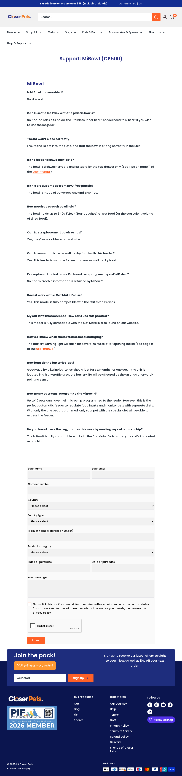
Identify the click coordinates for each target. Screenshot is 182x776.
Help (113, 709)
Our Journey (118, 703)
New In (11, 32)
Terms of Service (121, 731)
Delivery (115, 742)
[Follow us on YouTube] (163, 705)
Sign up (78, 678)
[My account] (165, 17)
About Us (154, 32)
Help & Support (17, 43)
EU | (135, 3)
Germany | (126, 3)
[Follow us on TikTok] (170, 705)
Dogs (68, 32)
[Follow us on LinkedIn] (149, 711)
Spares (79, 720)
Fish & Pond (90, 32)
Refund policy (119, 737)
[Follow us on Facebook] (149, 705)
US (140, 3)
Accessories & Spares (123, 32)
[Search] (156, 17)
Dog (77, 709)
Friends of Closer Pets (121, 749)
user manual (41, 172)
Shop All (32, 32)
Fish (76, 714)
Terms (114, 714)
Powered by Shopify (19, 768)
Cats (51, 32)
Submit (35, 640)
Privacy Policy (119, 726)
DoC (113, 720)
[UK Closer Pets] (25, 697)
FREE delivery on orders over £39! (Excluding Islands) (74, 3)
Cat (76, 703)
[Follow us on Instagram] (156, 705)
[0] (172, 17)
